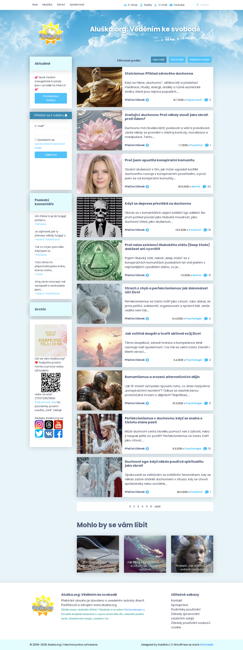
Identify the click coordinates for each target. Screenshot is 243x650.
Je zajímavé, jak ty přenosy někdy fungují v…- (51, 235)
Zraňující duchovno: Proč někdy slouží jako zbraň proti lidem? (166, 117)
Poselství (196, 145)
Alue (35, 4)
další (158, 506)
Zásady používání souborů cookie (190, 625)
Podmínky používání (186, 609)
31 (209, 275)
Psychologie (193, 318)
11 (210, 403)
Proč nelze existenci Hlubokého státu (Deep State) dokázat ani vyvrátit (167, 247)
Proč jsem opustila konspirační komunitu (160, 160)
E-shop (133, 5)
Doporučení (194, 100)
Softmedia (206, 645)
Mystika (47, 4)
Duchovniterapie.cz (134, 609)
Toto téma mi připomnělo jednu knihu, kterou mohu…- (50, 268)
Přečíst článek (135, 100)
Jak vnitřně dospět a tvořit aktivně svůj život (163, 334)
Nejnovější (158, 59)
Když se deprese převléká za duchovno (158, 203)
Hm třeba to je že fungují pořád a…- (50, 220)
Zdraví (61, 4)
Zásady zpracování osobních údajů (185, 616)
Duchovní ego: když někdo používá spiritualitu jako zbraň (164, 464)
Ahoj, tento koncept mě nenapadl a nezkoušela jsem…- (50, 287)
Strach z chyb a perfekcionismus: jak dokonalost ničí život (166, 290)
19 (209, 230)
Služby (148, 5)
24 (209, 186)
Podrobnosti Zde (45, 402)
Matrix (196, 186)
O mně (163, 5)
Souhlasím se (50, 144)
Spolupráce (179, 605)
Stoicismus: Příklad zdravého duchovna (159, 73)
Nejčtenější (177, 59)
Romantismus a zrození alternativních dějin (162, 377)
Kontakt (176, 600)
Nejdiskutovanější (200, 59)
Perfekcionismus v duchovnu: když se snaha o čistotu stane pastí (163, 420)
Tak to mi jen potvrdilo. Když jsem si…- (49, 251)
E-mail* (39, 126)
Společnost (77, 4)
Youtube (179, 5)
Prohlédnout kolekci (51, 98)
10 (209, 448)
